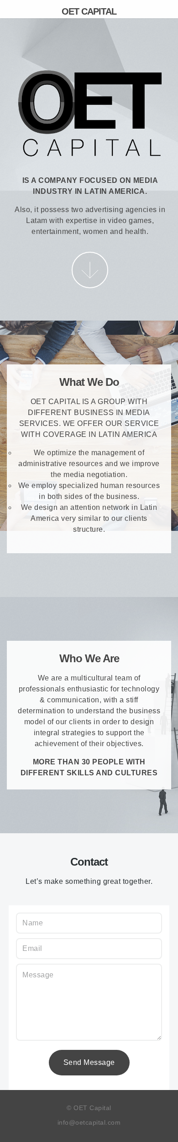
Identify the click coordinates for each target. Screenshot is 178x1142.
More (90, 270)
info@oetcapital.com (89, 1122)
